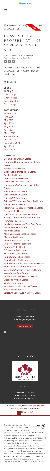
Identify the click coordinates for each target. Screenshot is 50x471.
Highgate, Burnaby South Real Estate (22, 217)
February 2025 (11, 136)
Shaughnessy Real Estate (16, 253)
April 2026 (9, 123)
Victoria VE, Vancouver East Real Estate (22, 270)
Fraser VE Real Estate (14, 211)
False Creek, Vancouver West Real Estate (23, 207)
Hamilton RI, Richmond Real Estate (20, 214)
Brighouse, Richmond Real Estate (20, 171)
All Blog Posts (10, 91)
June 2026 (8, 116)
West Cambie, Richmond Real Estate (21, 276)
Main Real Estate (12, 230)
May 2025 (8, 126)
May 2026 (8, 120)
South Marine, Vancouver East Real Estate (24, 263)
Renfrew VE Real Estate (15, 247)
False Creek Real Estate (15, 204)
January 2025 (10, 139)
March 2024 (9, 149)
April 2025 (9, 130)
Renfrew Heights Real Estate (17, 243)
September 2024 (12, 143)
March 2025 (9, 133)
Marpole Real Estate (13, 237)
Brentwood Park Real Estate (17, 158)
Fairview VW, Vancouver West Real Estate (23, 201)
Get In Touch (25, 326)
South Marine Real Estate (16, 260)
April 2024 (9, 146)
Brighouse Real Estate (14, 168)
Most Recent (10, 113)
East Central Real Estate (15, 194)
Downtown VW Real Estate (16, 181)
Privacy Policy (39, 406)
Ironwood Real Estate (14, 220)
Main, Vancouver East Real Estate (20, 233)
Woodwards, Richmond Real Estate (20, 286)
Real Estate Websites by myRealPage (25, 408)
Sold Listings (10, 104)
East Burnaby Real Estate (16, 191)
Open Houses (10, 97)
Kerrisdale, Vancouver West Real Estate (23, 224)
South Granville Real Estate (17, 256)
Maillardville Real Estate (15, 227)
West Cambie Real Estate (16, 273)
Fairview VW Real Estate (15, 198)
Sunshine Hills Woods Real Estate (20, 266)
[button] (25, 326)
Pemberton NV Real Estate (16, 240)
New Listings (10, 94)
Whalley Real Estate (13, 283)
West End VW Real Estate (16, 279)
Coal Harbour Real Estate (21, 58)
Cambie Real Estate (13, 175)
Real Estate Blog (12, 101)
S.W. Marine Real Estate (15, 250)
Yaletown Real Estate (14, 289)
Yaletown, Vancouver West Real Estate (22, 292)
